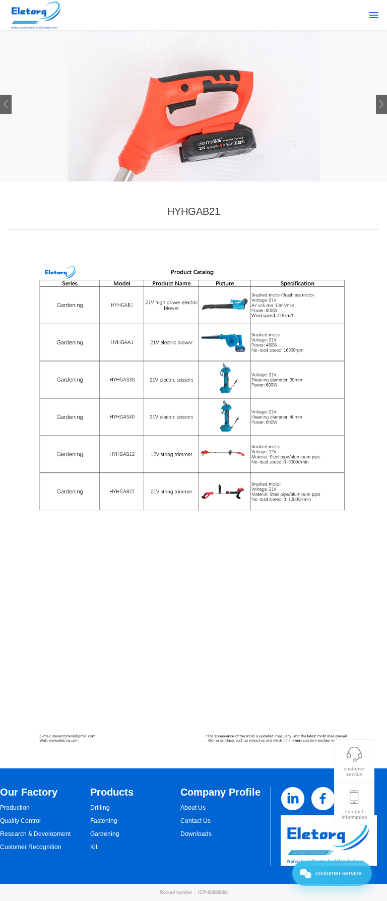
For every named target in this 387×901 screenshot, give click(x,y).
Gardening (104, 833)
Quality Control (20, 820)
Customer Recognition (30, 847)
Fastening (103, 820)
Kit (93, 847)
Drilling (100, 807)
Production (15, 807)
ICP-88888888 (213, 892)
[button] (6, 104)
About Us (193, 807)
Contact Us (195, 820)
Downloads (196, 833)
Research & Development (35, 833)
